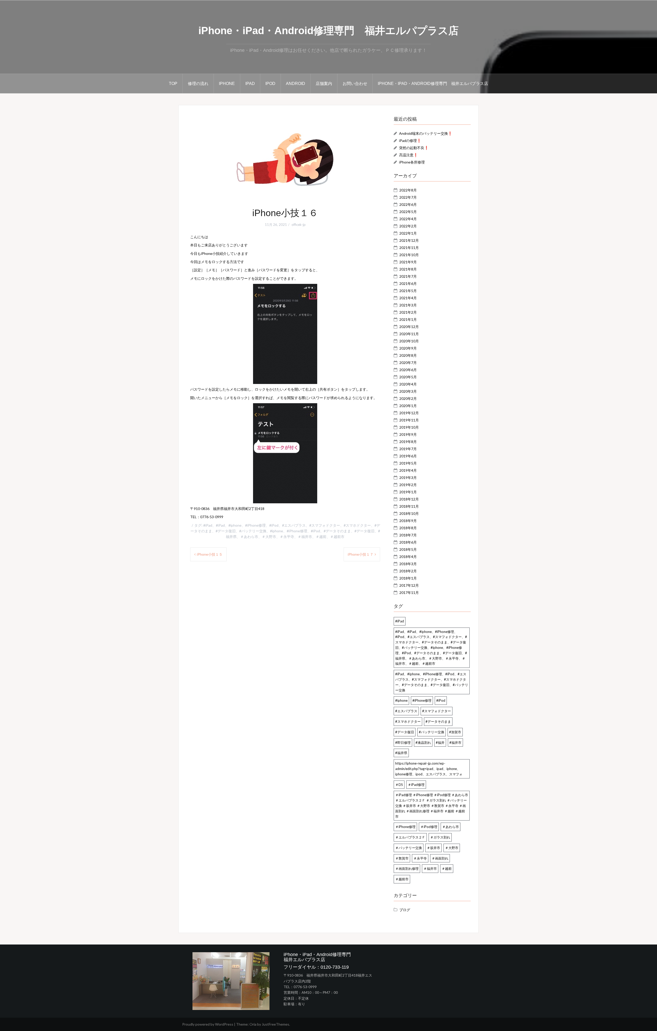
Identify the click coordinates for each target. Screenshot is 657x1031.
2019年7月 (408, 449)
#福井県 (401, 753)
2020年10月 (409, 341)
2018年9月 (408, 520)
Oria (252, 1024)
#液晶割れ (423, 742)
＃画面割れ (440, 858)
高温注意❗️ (408, 155)
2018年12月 (409, 499)
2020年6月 (408, 370)
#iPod (440, 700)
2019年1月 (408, 492)
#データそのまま (438, 721)
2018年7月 (408, 535)
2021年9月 (408, 262)
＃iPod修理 (428, 827)
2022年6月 (408, 204)
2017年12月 (409, 585)
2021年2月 (408, 312)
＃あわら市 (450, 827)
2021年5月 (408, 290)
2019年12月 (409, 413)
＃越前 (447, 868)
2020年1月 (408, 405)
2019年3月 (408, 477)
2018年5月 (408, 549)
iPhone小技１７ (360, 554)
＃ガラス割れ (440, 837)
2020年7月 (408, 362)
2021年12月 (409, 240)
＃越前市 (402, 879)
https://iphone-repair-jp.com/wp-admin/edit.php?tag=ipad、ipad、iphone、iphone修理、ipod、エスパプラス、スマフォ (428, 768)
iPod (270, 83)
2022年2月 (408, 226)
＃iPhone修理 (405, 827)
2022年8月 (408, 190)
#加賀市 (455, 732)
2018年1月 (408, 578)
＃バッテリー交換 (408, 848)
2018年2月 (408, 571)
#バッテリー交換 (431, 732)
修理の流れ (198, 83)
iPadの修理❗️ (410, 140)
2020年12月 (409, 326)
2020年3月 (408, 391)
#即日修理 (403, 742)
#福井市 (455, 742)
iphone (227, 83)
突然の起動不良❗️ (414, 148)
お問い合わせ (355, 83)
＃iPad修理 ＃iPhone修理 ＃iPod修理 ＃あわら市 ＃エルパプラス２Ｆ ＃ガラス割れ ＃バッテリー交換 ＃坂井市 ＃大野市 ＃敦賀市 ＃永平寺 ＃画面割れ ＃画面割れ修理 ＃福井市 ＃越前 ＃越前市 (431, 805)
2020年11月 (409, 334)
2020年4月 (408, 384)
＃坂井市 (433, 848)
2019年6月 (408, 456)
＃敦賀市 (402, 858)
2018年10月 (409, 513)
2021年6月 (408, 283)
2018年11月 (409, 506)
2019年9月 (408, 434)
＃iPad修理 (416, 785)
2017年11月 (409, 592)
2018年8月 (408, 528)
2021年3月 (408, 305)
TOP (173, 83)
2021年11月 (409, 247)
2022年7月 (408, 197)
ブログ (404, 910)
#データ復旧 (404, 732)
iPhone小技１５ (210, 554)
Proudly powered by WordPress (207, 1024)
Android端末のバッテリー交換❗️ (425, 133)
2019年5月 (408, 463)
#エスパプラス (406, 711)
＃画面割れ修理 (407, 868)
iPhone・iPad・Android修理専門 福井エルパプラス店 (328, 30)
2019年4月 (408, 470)
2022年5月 (408, 211)
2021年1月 (408, 319)
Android (295, 83)
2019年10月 (409, 427)
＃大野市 (451, 848)
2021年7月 (408, 276)
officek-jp (299, 225)
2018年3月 (408, 564)
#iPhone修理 (421, 700)
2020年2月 (408, 398)
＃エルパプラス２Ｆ (410, 837)
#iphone (401, 700)
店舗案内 (324, 83)
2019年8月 (408, 441)
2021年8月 (408, 269)
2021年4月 (408, 298)
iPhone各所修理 (412, 162)
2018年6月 (408, 542)
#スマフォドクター (436, 711)
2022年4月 (408, 219)
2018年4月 (408, 556)
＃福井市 (430, 868)
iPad (250, 83)
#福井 (440, 742)
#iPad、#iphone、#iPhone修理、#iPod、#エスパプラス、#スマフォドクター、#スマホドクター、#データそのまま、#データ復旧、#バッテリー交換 (431, 682)
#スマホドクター (408, 721)
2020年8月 (408, 355)
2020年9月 (408, 348)
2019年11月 (409, 420)
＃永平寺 (420, 858)
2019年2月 (408, 485)
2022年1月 (408, 233)
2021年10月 (409, 255)
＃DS (399, 785)
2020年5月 (408, 377)
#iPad (399, 621)
